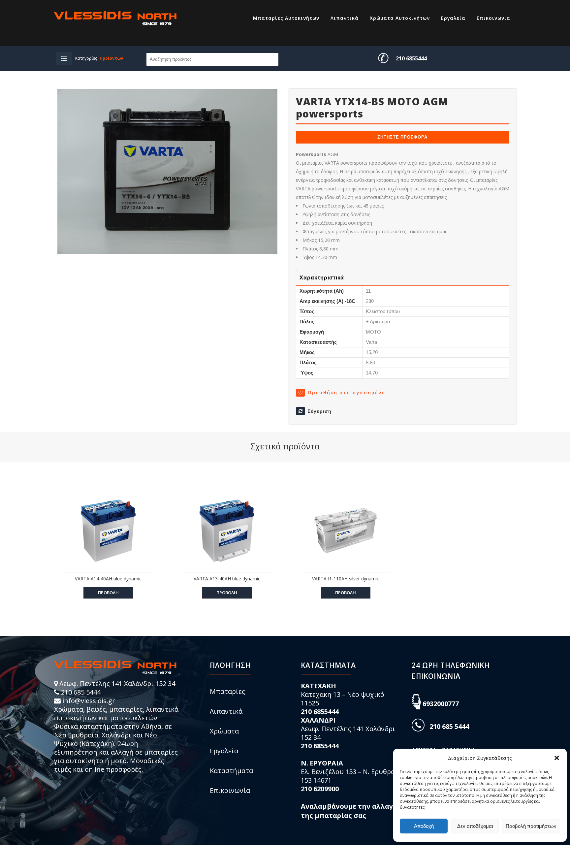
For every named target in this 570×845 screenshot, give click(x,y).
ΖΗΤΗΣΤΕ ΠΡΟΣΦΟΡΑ (402, 137)
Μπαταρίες (227, 691)
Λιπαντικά (226, 711)
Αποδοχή (424, 826)
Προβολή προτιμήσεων (531, 826)
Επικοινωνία (230, 790)
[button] (557, 758)
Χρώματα (224, 731)
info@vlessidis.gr (88, 700)
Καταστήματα (231, 770)
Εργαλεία (224, 750)
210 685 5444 (81, 692)
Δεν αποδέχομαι (475, 826)
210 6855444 (411, 58)
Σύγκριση (320, 411)
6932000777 (441, 703)
